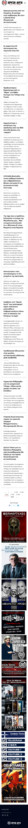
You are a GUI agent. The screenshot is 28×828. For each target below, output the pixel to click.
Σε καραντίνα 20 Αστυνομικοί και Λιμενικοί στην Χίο (11, 48)
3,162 (12, 494)
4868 (12, 497)
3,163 (18, 494)
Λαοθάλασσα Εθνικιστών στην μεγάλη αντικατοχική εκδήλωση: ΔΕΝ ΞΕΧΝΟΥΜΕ (14, 354)
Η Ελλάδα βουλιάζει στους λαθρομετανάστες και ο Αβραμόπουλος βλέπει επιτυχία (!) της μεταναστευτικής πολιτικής (14, 182)
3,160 (21, 492)
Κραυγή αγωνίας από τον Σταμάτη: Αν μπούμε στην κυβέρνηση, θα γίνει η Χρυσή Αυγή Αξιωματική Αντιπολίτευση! (14, 16)
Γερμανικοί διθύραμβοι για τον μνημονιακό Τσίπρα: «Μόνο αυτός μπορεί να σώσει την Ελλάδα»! (13, 386)
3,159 (16, 492)
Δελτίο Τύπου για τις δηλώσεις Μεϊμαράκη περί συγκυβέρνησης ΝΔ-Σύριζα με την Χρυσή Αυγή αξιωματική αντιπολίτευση (14, 453)
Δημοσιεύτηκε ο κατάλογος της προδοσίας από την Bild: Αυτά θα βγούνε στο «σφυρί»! (14, 127)
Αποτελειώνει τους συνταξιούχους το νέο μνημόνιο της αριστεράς (13, 273)
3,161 (6, 494)
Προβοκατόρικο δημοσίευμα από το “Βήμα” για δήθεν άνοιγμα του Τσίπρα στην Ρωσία (14, 92)
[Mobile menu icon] (24, 3)
